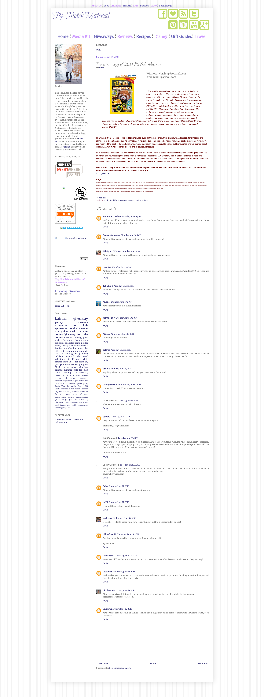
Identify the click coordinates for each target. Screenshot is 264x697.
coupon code (61, 378)
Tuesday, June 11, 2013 (127, 400)
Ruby (105, 486)
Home (153, 663)
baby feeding (63, 372)
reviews (145, 200)
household (69, 348)
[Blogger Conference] (72, 227)
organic (58, 392)
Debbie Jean (108, 555)
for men (83, 370)
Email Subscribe (62, 306)
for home (75, 343)
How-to (66, 402)
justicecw (107, 518)
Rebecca (84, 389)
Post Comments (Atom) (120, 668)
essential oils (73, 356)
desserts (58, 375)
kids (83, 343)
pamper (71, 397)
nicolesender (109, 590)
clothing (84, 375)
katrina (61, 318)
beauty (67, 337)
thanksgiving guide (68, 405)
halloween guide (74, 383)
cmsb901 (107, 267)
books (106, 200)
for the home (63, 394)
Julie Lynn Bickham (112, 251)
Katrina (66, 147)
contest (59, 337)
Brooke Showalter (111, 235)
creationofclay (82, 373)
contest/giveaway (65, 334)
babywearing (60, 397)
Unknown (107, 571)
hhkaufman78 (109, 534)
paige (138, 200)
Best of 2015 (80, 394)
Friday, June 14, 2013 (125, 590)
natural (67, 367)
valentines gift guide (65, 359)
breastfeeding (82, 397)
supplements (83, 405)
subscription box (79, 367)
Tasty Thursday (62, 386)
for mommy (69, 340)
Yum (98, 50)
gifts (75, 370)
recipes (58, 340)
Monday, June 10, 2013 (132, 216)
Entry (99, 173)
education (67, 375)
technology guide (79, 337)
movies (83, 331)
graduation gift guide (64, 400)
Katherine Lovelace (112, 216)
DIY (64, 392)
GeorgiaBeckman (111, 384)
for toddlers (69, 362)
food (72, 328)
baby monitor (73, 392)
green (77, 389)
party (85, 383)
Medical (59, 367)
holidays (59, 356)
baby (71, 345)
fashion (58, 348)
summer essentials (79, 378)
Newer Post (102, 663)
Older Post (203, 663)
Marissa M (108, 334)
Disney (65, 345)
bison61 (106, 416)
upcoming (83, 353)
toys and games (74, 351)
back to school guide (66, 353)
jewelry (79, 359)
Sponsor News (67, 389)
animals (59, 370)
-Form (105, 173)
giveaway (122, 200)
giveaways (130, 200)
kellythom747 (109, 318)
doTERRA (84, 392)
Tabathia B (108, 286)
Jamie (85, 351)
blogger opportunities (64, 381)
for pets (79, 362)
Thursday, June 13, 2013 (128, 534)
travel (85, 356)
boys (72, 402)
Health (73, 331)
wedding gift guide (62, 408)
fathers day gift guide (77, 364)
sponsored (61, 328)
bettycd (106, 350)
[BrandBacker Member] (81, 194)
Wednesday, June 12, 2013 (124, 518)
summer (68, 370)
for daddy (76, 375)
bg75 (105, 502)
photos (63, 364)
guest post (78, 402)
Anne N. (106, 302)
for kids (113, 200)
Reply (105, 227)
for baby (82, 334)
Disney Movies (81, 345)
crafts (73, 386)
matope (106, 368)
